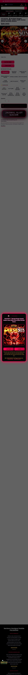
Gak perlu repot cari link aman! (9, 351)
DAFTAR (8, 349)
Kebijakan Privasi (10, 359)
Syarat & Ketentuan (17, 359)
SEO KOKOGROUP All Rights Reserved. (14, 358)
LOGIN (19, 349)
